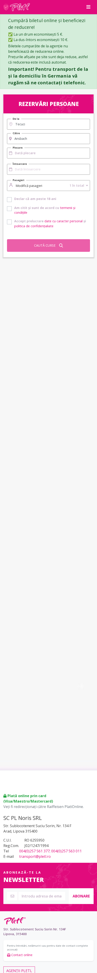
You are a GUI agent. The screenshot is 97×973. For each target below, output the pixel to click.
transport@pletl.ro (35, 856)
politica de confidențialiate (33, 226)
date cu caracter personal (63, 221)
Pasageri (18, 180)
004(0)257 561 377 (34, 851)
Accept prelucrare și (50, 223)
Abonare (81, 896)
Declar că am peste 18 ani (35, 199)
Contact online (21, 955)
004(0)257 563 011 (66, 851)
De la (16, 118)
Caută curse (44, 245)
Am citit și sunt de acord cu (44, 210)
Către (16, 133)
